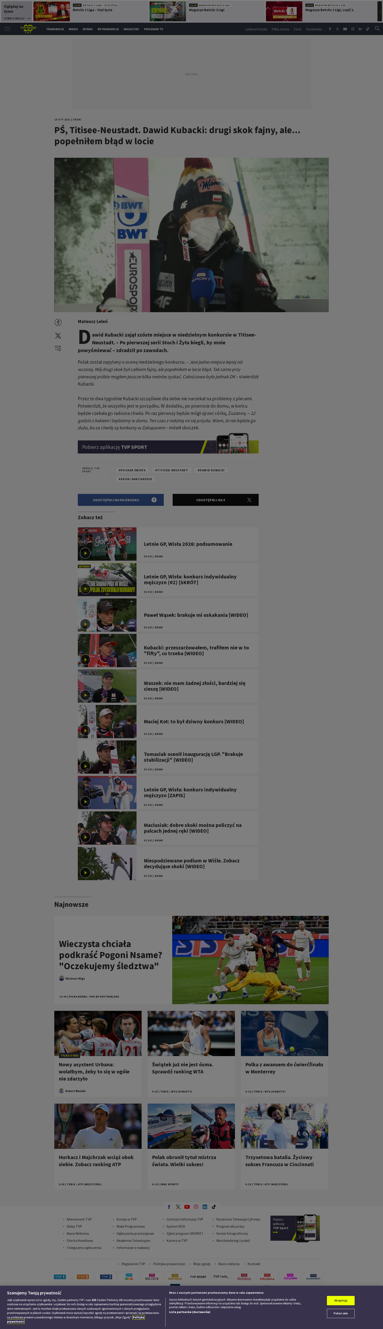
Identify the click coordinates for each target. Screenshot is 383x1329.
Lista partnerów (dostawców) (189, 1312)
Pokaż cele (341, 1313)
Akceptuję (340, 1300)
